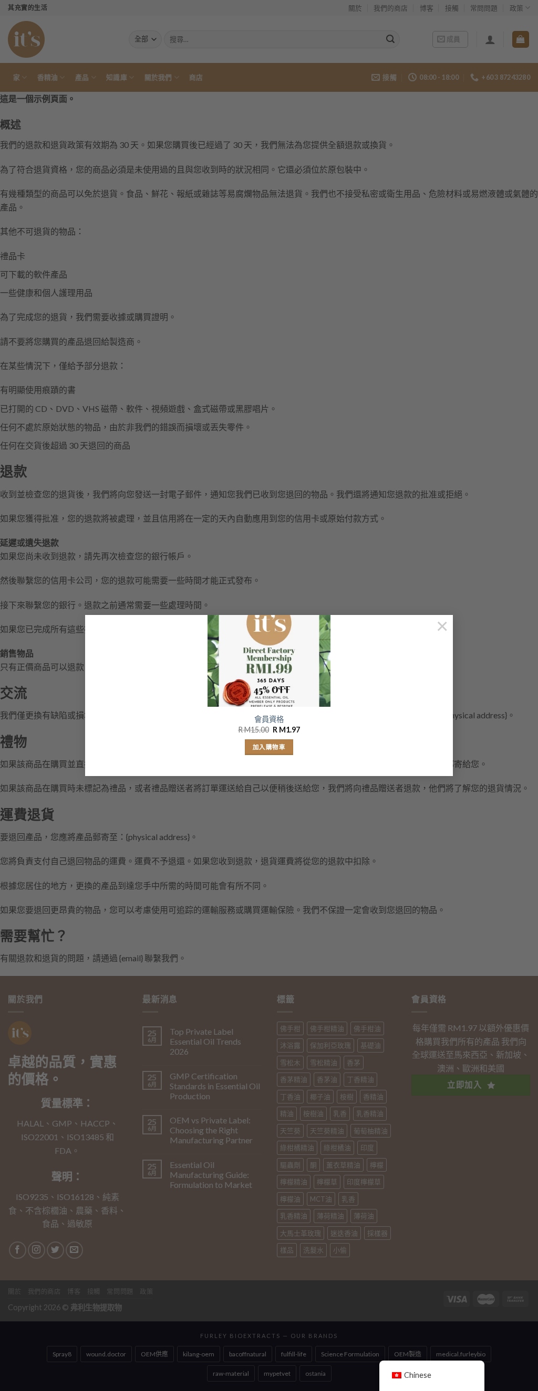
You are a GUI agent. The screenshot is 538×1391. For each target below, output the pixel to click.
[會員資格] (269, 661)
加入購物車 (269, 747)
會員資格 (269, 719)
